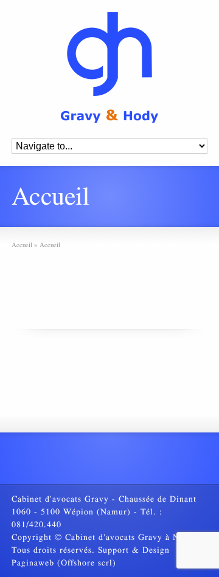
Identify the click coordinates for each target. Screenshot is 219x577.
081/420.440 (36, 525)
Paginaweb (33, 563)
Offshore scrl (87, 563)
